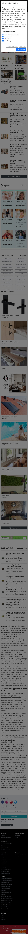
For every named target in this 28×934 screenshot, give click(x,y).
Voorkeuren (8, 37)
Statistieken (8, 39)
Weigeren (22, 46)
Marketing (8, 41)
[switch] (3, 36)
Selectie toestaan (12, 46)
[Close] (25, 3)
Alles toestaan (21, 49)
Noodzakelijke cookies (11, 35)
